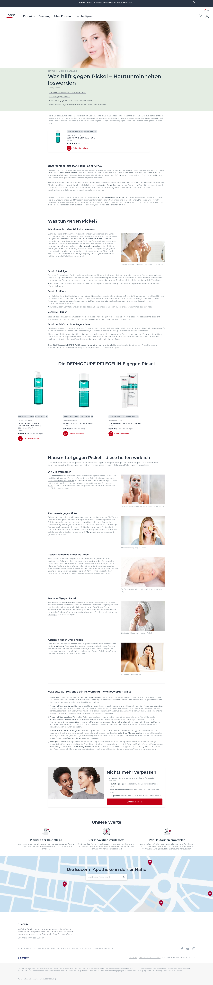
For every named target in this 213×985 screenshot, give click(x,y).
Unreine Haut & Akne (68, 71)
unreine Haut (78, 197)
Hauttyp (51, 246)
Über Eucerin (62, 16)
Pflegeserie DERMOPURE (68, 345)
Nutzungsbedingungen (67, 948)
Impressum (85, 948)
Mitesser (74, 175)
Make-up (94, 722)
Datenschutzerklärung (103, 948)
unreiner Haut (98, 568)
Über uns (133, 958)
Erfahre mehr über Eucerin (31, 938)
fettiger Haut (83, 205)
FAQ (20, 948)
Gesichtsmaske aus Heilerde (61, 480)
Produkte (29, 16)
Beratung (45, 16)
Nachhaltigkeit (84, 16)
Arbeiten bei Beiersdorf (149, 958)
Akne (50, 197)
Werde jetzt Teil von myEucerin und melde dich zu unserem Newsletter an (105, 2)
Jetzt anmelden (134, 802)
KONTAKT (28, 948)
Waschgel (137, 749)
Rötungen (52, 614)
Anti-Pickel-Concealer (145, 717)
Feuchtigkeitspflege (82, 253)
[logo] (10, 16)
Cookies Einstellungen (45, 948)
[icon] (123, 877)
